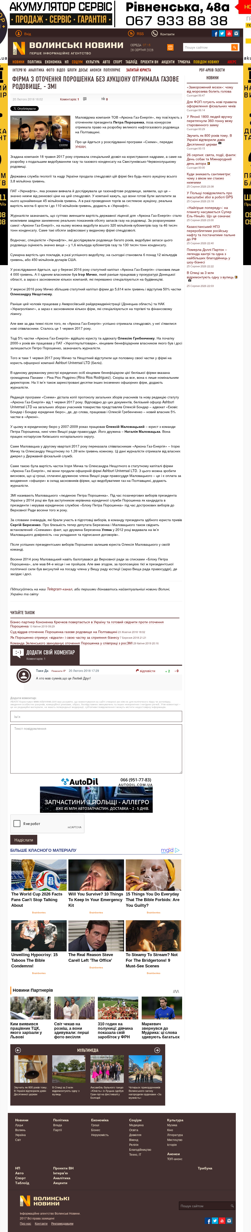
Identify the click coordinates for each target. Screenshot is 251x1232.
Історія (172, 1144)
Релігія (133, 1144)
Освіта (133, 1130)
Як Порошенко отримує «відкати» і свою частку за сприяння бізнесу (64, 637)
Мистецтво (174, 1139)
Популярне (111, 70)
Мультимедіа (88, 1050)
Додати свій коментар (50, 652)
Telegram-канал (59, 588)
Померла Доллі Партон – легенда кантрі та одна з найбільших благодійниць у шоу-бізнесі (208, 255)
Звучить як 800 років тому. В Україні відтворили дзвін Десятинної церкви (209, 140)
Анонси (95, 70)
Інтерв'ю (19, 70)
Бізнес (95, 1130)
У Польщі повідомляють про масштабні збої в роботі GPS (210, 194)
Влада (57, 1125)
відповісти (147, 670)
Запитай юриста (138, 70)
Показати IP (58, 671)
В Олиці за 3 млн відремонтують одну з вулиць (210, 274)
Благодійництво (140, 1149)
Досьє (83, 70)
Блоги (71, 70)
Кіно (170, 1130)
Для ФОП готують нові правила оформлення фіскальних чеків (212, 103)
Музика (172, 1125)
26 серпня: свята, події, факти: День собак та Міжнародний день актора (211, 159)
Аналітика (36, 70)
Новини (212, 78)
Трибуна (184, 62)
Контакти (41, 1223)
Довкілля (135, 1135)
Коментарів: (69, 99)
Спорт (117, 62)
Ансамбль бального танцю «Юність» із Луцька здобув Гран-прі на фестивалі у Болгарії (107, 1092)
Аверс (231, 62)
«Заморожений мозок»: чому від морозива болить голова (210, 89)
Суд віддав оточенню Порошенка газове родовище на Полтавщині (63, 631)
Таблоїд (131, 62)
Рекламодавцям (62, 1223)
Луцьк (19, 1125)
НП (67, 62)
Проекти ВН (149, 62)
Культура (93, 62)
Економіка (53, 62)
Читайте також (22, 612)
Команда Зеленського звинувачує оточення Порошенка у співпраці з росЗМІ (71, 642)
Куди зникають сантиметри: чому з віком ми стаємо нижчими (209, 178)
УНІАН (80, 146)
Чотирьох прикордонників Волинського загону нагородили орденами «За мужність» (145, 1092)
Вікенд (133, 1139)
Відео (61, 70)
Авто (106, 62)
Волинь (20, 1130)
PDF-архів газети (212, 70)
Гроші (95, 1125)
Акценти (168, 62)
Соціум (135, 1119)
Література (175, 1135)
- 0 (176, 670)
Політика (34, 62)
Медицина (136, 1125)
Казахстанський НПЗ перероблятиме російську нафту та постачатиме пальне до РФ (211, 232)
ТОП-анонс (174, 1159)
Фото (50, 70)
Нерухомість (100, 1135)
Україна (20, 1135)
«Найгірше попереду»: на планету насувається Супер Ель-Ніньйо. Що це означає (209, 211)
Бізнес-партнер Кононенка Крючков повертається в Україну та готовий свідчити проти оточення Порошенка (87, 623)
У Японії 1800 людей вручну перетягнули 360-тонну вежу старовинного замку (210, 120)
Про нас (25, 1223)
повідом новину (206, 62)
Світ (18, 1139)
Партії (57, 1130)
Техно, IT (135, 1154)
